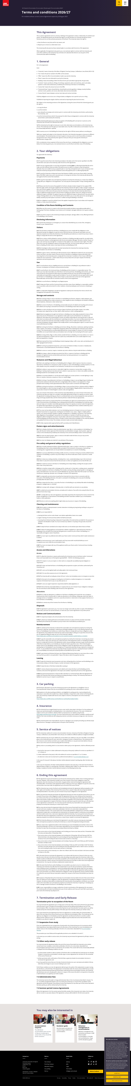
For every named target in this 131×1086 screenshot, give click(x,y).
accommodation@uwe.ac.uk (81, 757)
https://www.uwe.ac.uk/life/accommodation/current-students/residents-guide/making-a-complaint (62, 636)
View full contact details (28, 1073)
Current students (40, 8)
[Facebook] (91, 1063)
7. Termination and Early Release (57, 897)
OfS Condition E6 (90, 1078)
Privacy (69, 1078)
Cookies (73, 1078)
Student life (26, 8)
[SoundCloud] (94, 1065)
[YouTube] (89, 1065)
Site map (58, 1078)
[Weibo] (96, 1065)
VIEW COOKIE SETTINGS (117, 1080)
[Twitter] (89, 1063)
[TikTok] (91, 1065)
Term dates (69, 1069)
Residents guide (47, 8)
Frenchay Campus (49, 1064)
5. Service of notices (49, 729)
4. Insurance (44, 705)
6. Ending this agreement (52, 775)
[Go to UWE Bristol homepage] (22, 8)
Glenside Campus (48, 1066)
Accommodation (33, 8)
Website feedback (94, 1071)
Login (67, 1066)
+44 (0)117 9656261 (33, 1071)
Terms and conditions (81, 1078)
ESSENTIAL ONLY (117, 1077)
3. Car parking (45, 683)
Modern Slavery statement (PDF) (101, 1078)
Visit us (46, 1071)
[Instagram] (96, 1063)
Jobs (67, 1064)
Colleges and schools (71, 1071)
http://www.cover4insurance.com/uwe (46, 714)
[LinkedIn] (94, 1063)
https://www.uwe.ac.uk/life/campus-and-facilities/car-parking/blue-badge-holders (57, 699)
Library (68, 1062)
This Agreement (46, 32)
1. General (43, 61)
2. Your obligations (48, 150)
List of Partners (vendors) (111, 1070)
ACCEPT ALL (117, 1073)
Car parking (47, 1069)
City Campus (47, 1062)
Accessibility (64, 1078)
